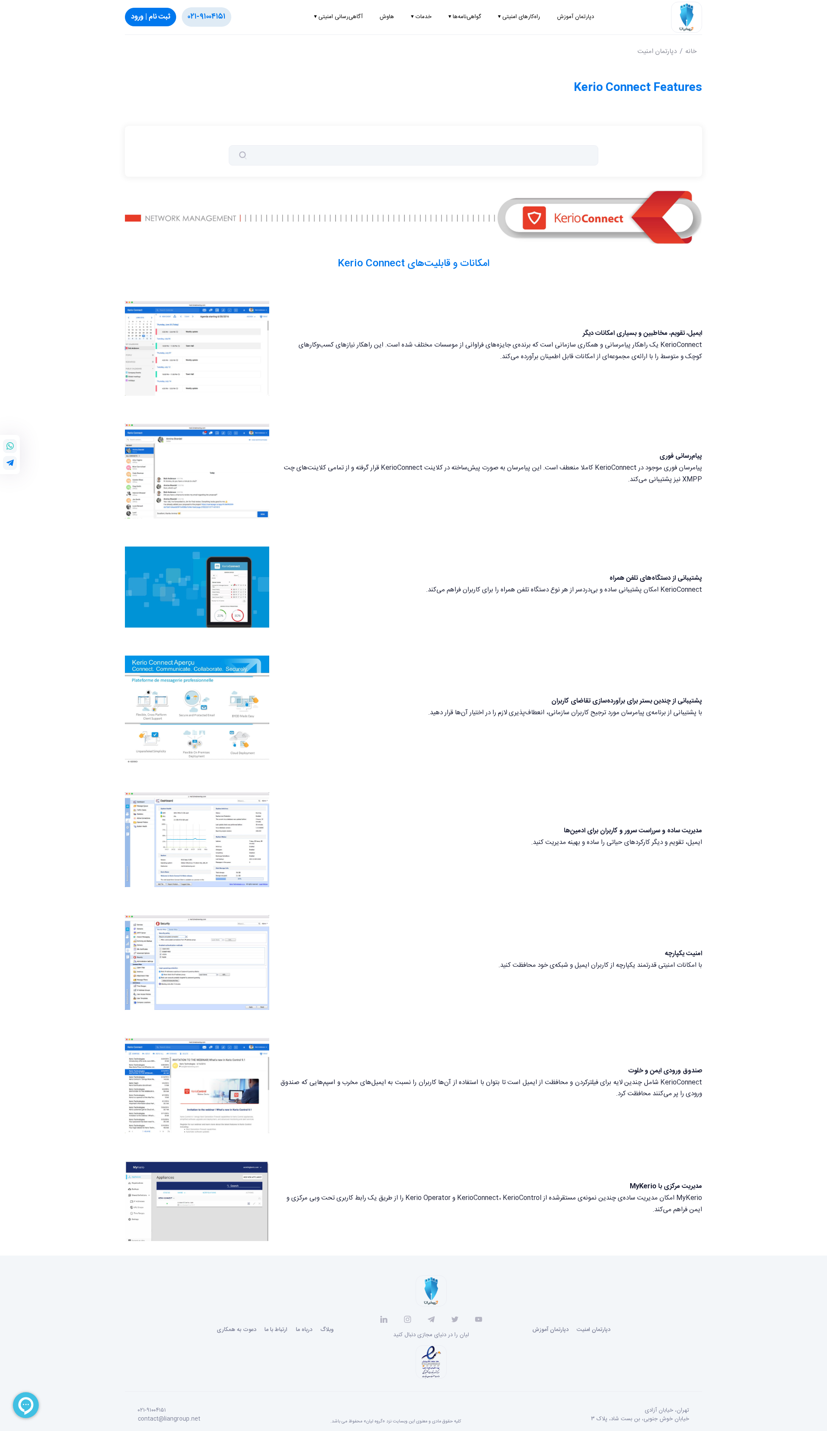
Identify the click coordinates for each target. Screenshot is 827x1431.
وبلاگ (327, 1329)
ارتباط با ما (275, 1329)
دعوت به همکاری (236, 1329)
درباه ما (304, 1329)
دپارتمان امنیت (657, 51)
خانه (690, 51)
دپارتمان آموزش (550, 1329)
